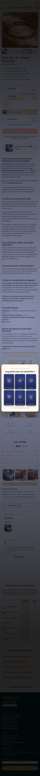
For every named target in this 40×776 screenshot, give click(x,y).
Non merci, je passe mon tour (20, 408)
